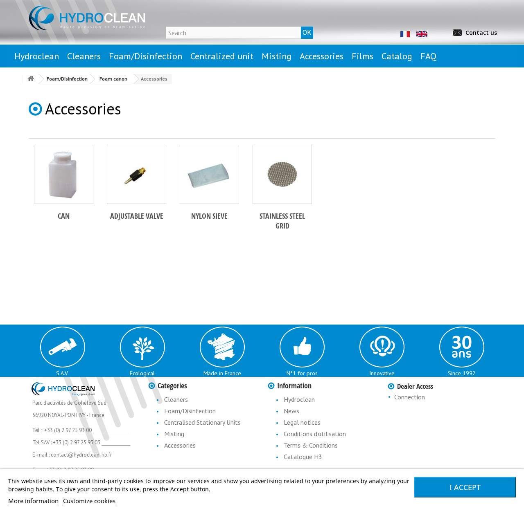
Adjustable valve (136, 216)
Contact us (481, 32)
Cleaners (176, 399)
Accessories (180, 445)
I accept (465, 487)
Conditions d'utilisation (315, 434)
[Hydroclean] (102, 18)
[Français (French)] (404, 34)
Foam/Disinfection (190, 411)
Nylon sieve (209, 216)
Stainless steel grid (282, 221)
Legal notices (302, 422)
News (291, 411)
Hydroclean (299, 399)
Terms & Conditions (311, 445)
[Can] (63, 174)
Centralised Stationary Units (202, 422)
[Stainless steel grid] (282, 174)
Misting (174, 434)
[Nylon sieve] (209, 174)
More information (33, 501)
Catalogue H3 (303, 457)
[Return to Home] (30, 79)
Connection (409, 397)
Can (64, 216)
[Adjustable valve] (136, 174)
